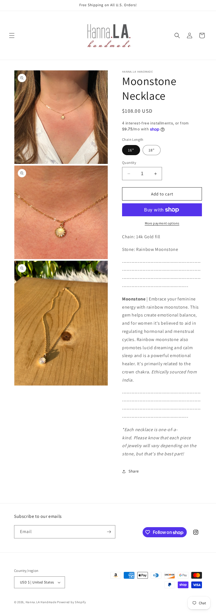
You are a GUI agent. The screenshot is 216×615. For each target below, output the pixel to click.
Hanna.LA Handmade (41, 602)
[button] (12, 35)
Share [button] (134, 471)
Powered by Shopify (71, 602)
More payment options (162, 223)
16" (131, 150)
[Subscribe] (109, 531)
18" (151, 150)
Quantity (129, 162)
